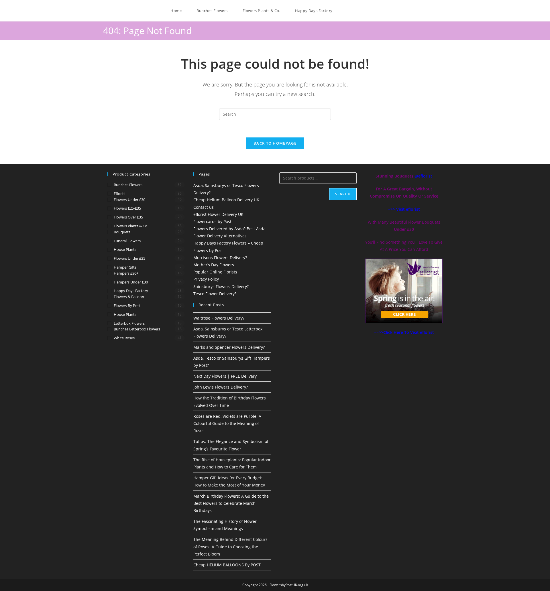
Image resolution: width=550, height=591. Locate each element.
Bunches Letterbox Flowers (137, 329)
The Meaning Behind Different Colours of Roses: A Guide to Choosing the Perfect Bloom (230, 546)
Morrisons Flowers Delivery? (220, 257)
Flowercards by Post (212, 221)
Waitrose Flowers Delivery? (218, 318)
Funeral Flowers (127, 240)
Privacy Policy (206, 279)
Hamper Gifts (125, 267)
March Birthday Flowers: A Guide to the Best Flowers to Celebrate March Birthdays (231, 503)
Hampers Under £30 (131, 282)
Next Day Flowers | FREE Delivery (225, 376)
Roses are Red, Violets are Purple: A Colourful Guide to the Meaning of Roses (227, 423)
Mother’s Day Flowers (213, 264)
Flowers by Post (127, 305)
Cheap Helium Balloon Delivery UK (226, 199)
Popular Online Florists (215, 272)
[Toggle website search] (342, 10)
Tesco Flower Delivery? (214, 293)
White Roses (124, 337)
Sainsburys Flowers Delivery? (221, 286)
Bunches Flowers (128, 184)
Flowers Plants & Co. (131, 225)
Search (343, 194)
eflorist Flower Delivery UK (218, 214)
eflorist (120, 193)
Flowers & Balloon (129, 296)
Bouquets (122, 232)
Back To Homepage (275, 143)
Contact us (203, 207)
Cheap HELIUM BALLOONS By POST (227, 565)
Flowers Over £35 (128, 217)
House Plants (125, 249)
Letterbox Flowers (129, 323)
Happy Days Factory (131, 290)
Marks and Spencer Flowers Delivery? (229, 347)
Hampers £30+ (126, 273)
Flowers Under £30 (129, 199)
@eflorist (423, 176)
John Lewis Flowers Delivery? (220, 387)
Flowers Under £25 (129, 258)
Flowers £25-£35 (127, 208)
